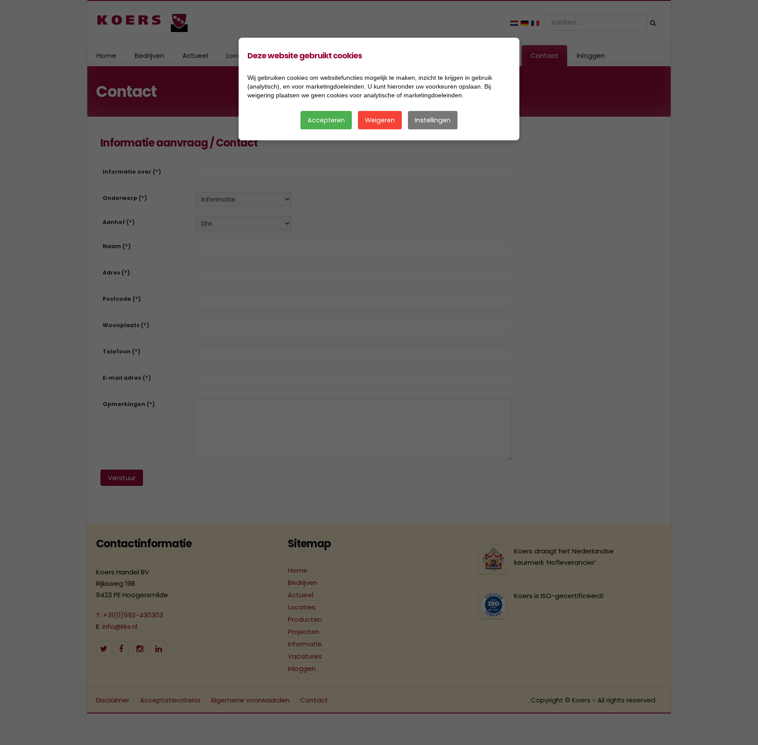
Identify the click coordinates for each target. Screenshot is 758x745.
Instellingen (433, 120)
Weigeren (380, 120)
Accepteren (326, 120)
